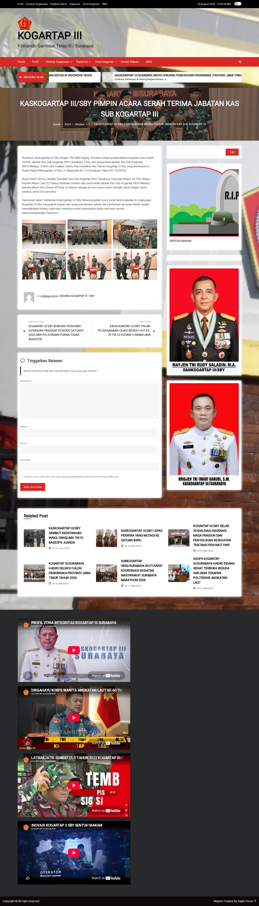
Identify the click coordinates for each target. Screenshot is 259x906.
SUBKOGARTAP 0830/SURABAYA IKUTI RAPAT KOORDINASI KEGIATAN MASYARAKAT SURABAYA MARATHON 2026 (142, 570)
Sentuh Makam (130, 61)
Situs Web (25, 459)
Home (21, 61)
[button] (240, 61)
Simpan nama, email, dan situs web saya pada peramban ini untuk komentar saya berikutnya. (71, 476)
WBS (104, 4)
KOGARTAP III (50, 35)
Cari (232, 152)
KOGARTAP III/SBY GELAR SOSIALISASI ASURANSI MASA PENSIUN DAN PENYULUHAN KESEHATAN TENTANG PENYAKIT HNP (212, 535)
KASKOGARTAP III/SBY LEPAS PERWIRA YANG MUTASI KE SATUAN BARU (141, 535)
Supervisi (75, 4)
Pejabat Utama (58, 4)
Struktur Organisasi (37, 4)
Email (23, 443)
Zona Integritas (90, 4)
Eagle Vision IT (247, 901)
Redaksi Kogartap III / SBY (77, 296)
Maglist (219, 901)
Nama (24, 426)
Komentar (26, 380)
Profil (20, 4)
